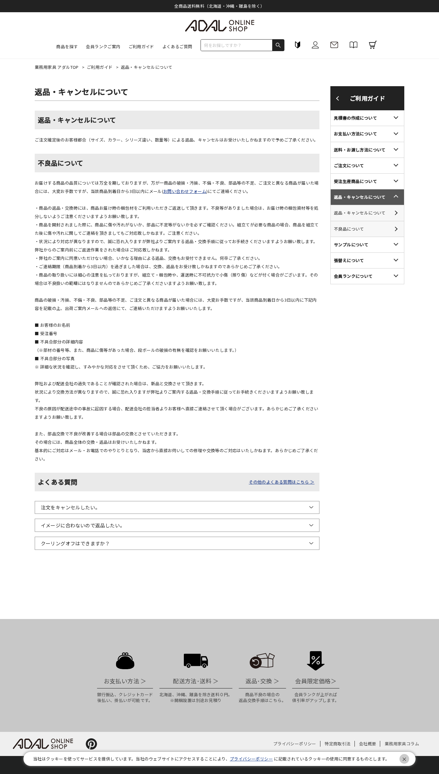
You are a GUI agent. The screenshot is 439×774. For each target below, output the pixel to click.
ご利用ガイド (100, 67)
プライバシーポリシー (294, 744)
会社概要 (367, 744)
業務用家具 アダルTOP (57, 67)
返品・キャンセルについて (360, 213)
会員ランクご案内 (103, 46)
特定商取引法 (337, 744)
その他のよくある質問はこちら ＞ (281, 482)
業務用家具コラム (402, 744)
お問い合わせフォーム (184, 191)
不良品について (349, 229)
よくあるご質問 (177, 46)
